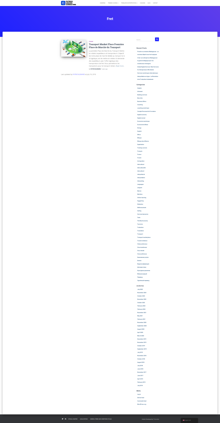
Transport (140, 234)
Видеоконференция (143, 264)
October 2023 (141, 302)
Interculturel (140, 171)
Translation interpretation (129, 3)
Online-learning (141, 197)
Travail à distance (142, 240)
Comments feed (141, 401)
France (139, 154)
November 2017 (141, 372)
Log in (139, 394)
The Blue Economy (142, 220)
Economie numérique (143, 121)
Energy (139, 128)
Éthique (91, 41)
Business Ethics (141, 101)
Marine (139, 191)
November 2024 (141, 292)
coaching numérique (143, 108)
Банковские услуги (142, 257)
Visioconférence (142, 254)
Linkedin (65, 419)
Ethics (139, 134)
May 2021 (140, 316)
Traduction (140, 227)
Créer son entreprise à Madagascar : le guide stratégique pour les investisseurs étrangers (147, 60)
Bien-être (140, 98)
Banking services (142, 94)
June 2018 (140, 369)
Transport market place (143, 237)
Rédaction (140, 204)
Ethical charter (72, 419)
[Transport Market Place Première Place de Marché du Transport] (73, 48)
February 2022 (141, 309)
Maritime (139, 194)
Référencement (141, 207)
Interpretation (141, 177)
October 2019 (141, 345)
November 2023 (141, 299)
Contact (155, 3)
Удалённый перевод (143, 280)
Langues (139, 187)
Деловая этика (141, 267)
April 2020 (140, 332)
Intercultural (140, 164)
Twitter (62, 419)
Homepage (102, 3)
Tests (138, 217)
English (139, 131)
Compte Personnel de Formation (146, 111)
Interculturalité (141, 167)
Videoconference (142, 244)
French (139, 157)
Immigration (140, 161)
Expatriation (140, 144)
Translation (140, 230)
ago (104, 69)
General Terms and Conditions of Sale (101, 419)
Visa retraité (140, 250)
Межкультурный (142, 274)
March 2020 (140, 335)
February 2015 (141, 382)
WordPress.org (141, 404)
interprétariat (141, 174)
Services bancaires (142, 214)
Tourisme (140, 224)
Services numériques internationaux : (147, 73)
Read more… (120, 66)
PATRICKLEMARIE (79, 74)
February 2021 (141, 319)
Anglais (139, 88)
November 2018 (141, 355)
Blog (149, 3)
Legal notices (84, 419)
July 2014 (140, 385)
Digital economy (142, 114)
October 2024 (141, 296)
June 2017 (140, 375)
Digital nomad (141, 118)
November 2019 (141, 342)
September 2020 (142, 325)
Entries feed (140, 397)
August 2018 (140, 362)
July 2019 (140, 352)
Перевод (140, 277)
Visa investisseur (142, 247)
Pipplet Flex (140, 201)
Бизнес (139, 260)
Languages (140, 184)
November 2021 (141, 312)
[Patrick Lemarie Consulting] (68, 3)
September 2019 (142, 349)
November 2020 (141, 322)
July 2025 (140, 289)
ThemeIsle (156, 419)
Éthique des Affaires (143, 141)
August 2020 (140, 329)
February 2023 (141, 306)
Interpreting (140, 181)
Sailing (139, 210)
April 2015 (140, 379)
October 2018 (141, 359)
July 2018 (140, 365)
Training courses (113, 3)
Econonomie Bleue (142, 124)
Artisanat (139, 91)
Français (139, 151)
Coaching (142, 3)
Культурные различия (143, 270)
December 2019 (141, 339)
